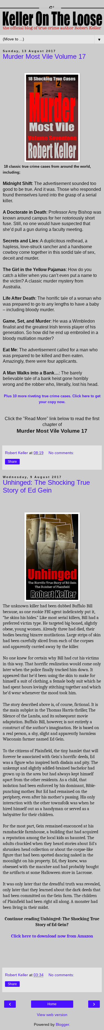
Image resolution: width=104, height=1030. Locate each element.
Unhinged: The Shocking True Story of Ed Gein (46, 486)
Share (12, 462)
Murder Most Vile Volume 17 (44, 56)
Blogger (62, 1024)
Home (52, 1004)
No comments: (61, 453)
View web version (52, 1014)
